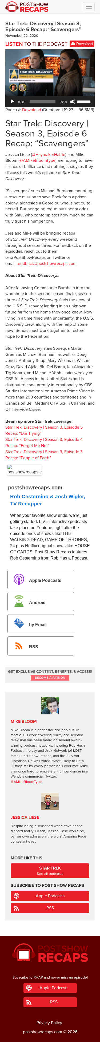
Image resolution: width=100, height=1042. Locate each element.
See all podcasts (50, 871)
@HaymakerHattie (48, 154)
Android (37, 602)
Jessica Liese (25, 817)
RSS (33, 647)
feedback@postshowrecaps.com (47, 263)
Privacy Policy (49, 1022)
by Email (37, 624)
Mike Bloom (24, 721)
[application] (50, 101)
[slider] (84, 101)
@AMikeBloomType (37, 160)
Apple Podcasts (45, 580)
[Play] (12, 101)
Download (84, 44)
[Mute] (72, 101)
